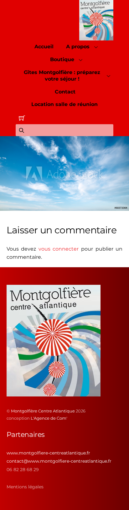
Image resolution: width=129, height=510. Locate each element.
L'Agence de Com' (49, 418)
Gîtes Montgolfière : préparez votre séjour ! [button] (62, 75)
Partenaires (26, 434)
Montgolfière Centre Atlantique (43, 410)
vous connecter (59, 249)
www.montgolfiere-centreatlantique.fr (48, 453)
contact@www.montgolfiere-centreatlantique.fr (59, 461)
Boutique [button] (62, 59)
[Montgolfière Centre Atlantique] (54, 394)
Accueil (44, 47)
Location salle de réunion (64, 104)
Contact (65, 92)
